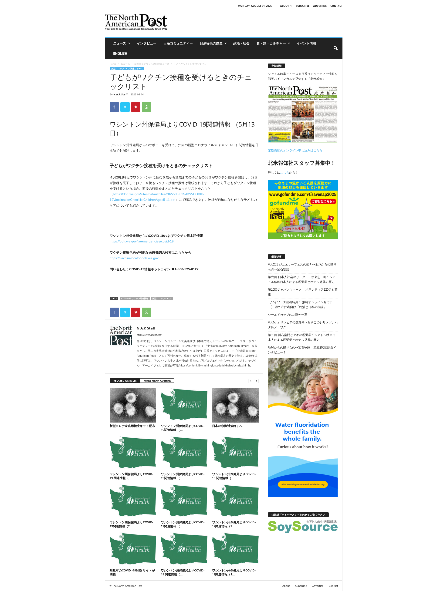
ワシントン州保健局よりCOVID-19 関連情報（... (131, 476)
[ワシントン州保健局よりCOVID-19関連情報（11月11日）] (235, 549)
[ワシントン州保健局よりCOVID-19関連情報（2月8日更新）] (133, 501)
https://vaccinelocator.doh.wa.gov (134, 258)
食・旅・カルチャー (271, 43)
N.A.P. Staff (120, 94)
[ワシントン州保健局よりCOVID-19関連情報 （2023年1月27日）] (184, 501)
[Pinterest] (135, 107)
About (284, 5)
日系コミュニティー (178, 43)
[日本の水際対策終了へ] (235, 405)
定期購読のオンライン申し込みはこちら (295, 150)
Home (113, 63)
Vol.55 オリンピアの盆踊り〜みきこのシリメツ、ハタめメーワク (303, 325)
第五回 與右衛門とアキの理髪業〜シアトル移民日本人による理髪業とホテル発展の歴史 (301, 337)
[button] (335, 48)
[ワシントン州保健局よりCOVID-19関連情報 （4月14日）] (184, 405)
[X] (125, 107)
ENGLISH (120, 53)
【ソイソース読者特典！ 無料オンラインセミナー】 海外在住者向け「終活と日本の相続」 (300, 304)
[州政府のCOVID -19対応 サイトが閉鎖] (133, 549)
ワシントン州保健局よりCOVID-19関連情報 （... (182, 428)
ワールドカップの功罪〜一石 (287, 314)
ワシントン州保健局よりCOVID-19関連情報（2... (131, 524)
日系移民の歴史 (211, 43)
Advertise (320, 5)
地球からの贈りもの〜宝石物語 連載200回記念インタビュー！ (302, 350)
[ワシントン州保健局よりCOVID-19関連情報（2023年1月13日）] (235, 501)
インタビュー (146, 43)
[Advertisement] (257, 22)
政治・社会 (241, 43)
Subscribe (302, 5)
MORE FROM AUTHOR (157, 380)
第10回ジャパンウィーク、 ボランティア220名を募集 (303, 292)
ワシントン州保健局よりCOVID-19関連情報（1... (234, 572)
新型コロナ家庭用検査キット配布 (132, 426)
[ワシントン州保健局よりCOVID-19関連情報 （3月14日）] (184, 453)
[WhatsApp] (146, 107)
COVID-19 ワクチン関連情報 (134, 298)
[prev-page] (250, 380)
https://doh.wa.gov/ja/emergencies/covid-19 (142, 241)
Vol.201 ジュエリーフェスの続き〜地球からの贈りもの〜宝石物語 (302, 267)
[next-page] (256, 380)
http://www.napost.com (149, 334)
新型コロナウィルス (161, 298)
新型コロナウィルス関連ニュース (151, 63)
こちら (284, 172)
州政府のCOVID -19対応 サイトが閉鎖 (132, 572)
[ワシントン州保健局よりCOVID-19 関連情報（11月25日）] (184, 549)
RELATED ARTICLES (125, 380)
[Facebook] (114, 107)
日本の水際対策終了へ (227, 426)
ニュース (119, 43)
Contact (336, 5)
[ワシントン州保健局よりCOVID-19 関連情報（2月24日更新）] (235, 453)
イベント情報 (306, 43)
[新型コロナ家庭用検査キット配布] (133, 405)
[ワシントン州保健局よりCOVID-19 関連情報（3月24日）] (133, 453)
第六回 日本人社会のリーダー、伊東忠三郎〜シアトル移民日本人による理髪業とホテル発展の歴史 (301, 279)
